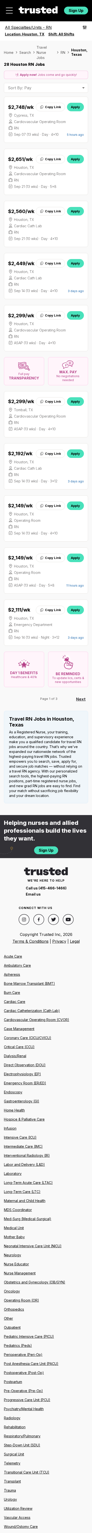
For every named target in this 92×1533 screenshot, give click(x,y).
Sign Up (76, 10)
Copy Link (53, 107)
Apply (75, 107)
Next (81, 699)
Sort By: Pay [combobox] (19, 87)
